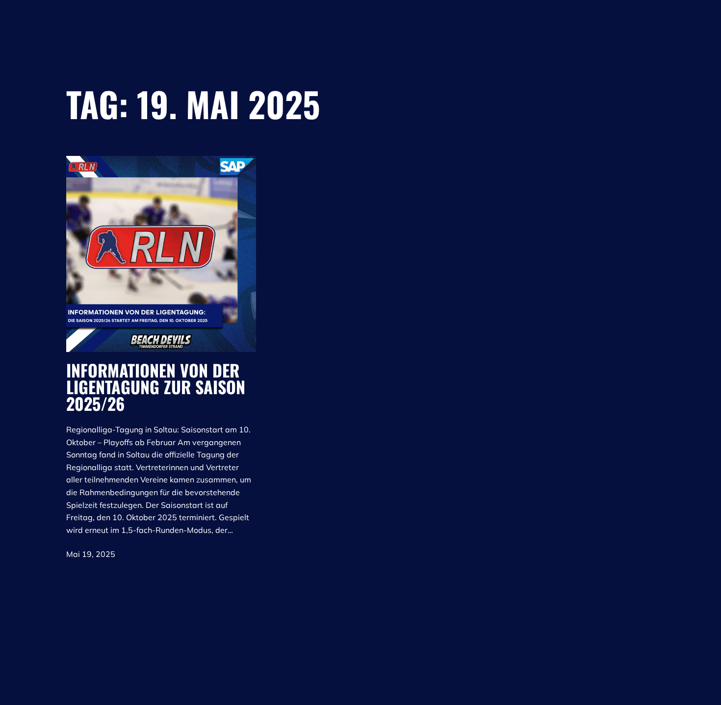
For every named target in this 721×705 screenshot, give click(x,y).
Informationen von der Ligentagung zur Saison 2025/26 (155, 387)
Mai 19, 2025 (90, 554)
